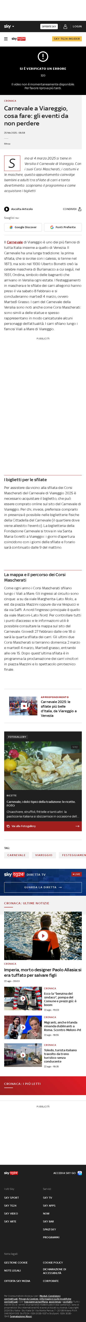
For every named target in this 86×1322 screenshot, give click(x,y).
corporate (51, 1281)
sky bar (48, 1221)
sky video (11, 1213)
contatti (67, 1301)
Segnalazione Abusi (21, 1316)
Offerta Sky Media (17, 1281)
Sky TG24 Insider (67, 38)
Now (46, 1213)
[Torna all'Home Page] (18, 39)
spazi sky (49, 1229)
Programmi (51, 1237)
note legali (12, 1270)
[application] (18, 209)
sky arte (10, 1221)
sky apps (49, 1205)
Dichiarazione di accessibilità (54, 1271)
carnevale (17, 855)
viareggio (44, 855)
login (77, 26)
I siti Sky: (9, 1188)
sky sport (11, 1197)
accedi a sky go (64, 1173)
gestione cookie (16, 1262)
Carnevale (15, 242)
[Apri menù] (6, 39)
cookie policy (53, 1262)
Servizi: (47, 1188)
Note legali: (11, 1253)
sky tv (47, 1197)
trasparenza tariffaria (36, 1301)
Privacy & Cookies (28, 1298)
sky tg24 (10, 1205)
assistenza (55, 1301)
